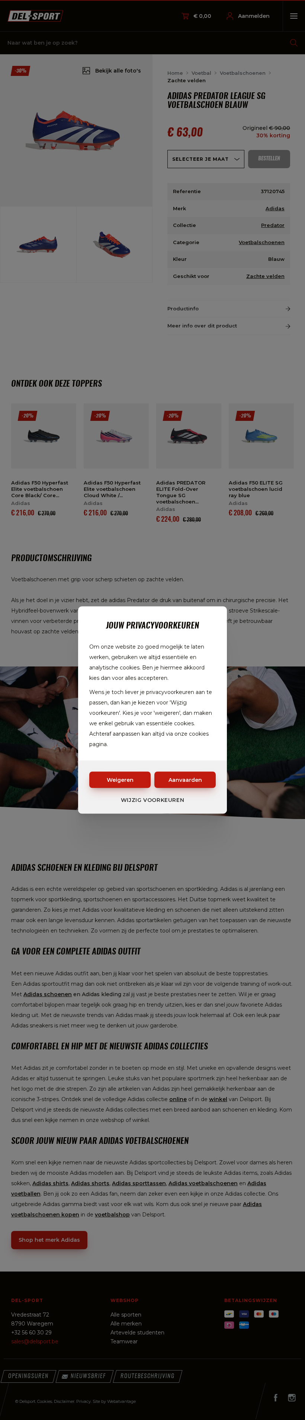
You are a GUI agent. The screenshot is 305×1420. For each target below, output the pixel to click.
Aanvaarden (185, 780)
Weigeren (120, 780)
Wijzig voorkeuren (152, 800)
